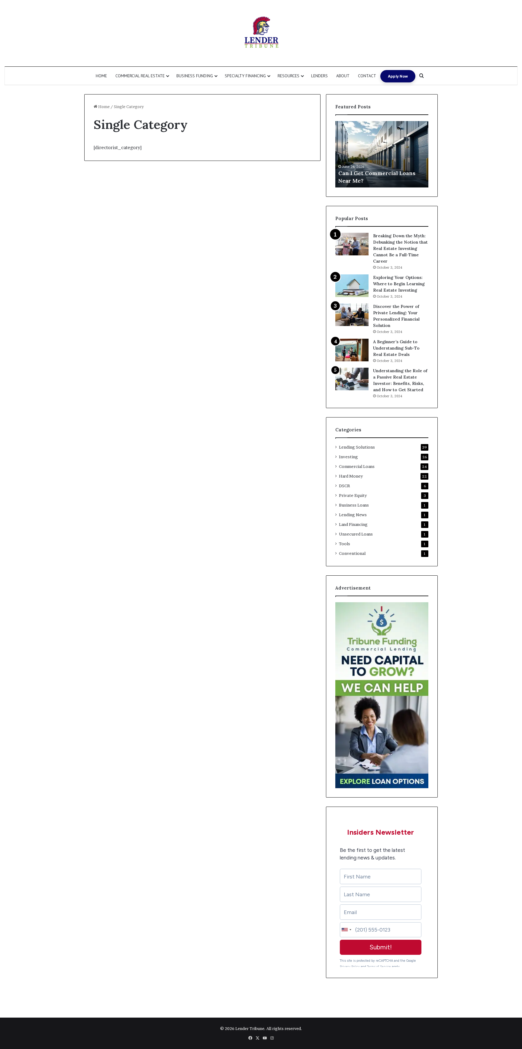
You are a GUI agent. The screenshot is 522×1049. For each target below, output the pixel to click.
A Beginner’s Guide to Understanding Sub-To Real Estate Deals (396, 348)
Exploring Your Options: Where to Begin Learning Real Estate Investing (399, 284)
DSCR (344, 485)
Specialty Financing (245, 75)
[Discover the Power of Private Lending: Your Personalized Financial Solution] (352, 314)
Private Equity (353, 495)
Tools (344, 543)
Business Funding (194, 75)
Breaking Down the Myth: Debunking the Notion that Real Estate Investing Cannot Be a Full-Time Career (400, 248)
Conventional (352, 553)
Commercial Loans (357, 466)
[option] (381, 154)
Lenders (319, 75)
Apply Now (398, 76)
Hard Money (351, 476)
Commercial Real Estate (140, 75)
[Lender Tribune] (261, 33)
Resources (288, 75)
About (343, 75)
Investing (348, 456)
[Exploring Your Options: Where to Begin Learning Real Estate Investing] (352, 285)
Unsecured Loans (356, 534)
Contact (367, 75)
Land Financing (353, 524)
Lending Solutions (357, 447)
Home (101, 75)
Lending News (353, 514)
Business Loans (354, 505)
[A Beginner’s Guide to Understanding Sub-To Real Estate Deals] (352, 350)
